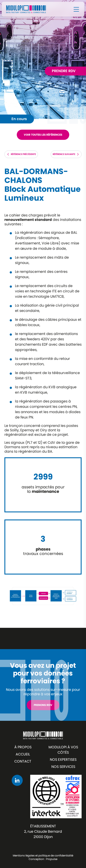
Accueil (23, 754)
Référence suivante (64, 154)
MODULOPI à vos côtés (63, 750)
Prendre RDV (63, 70)
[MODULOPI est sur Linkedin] (17, 780)
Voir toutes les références (43, 135)
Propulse (51, 859)
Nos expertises (63, 759)
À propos (23, 747)
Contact (22, 761)
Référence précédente (23, 154)
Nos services (63, 766)
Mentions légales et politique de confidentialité (43, 855)
